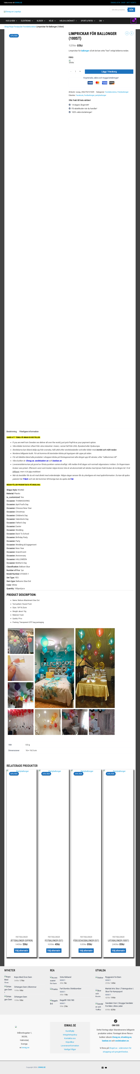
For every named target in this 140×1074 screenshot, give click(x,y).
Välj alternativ (21, 950)
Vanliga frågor (70, 1049)
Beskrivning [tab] (12, 431)
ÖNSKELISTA (115, 3)
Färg (71, 57)
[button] (16, 20)
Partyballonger (123, 92)
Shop (6, 26)
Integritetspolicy (70, 1035)
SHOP (123, 3)
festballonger (89, 95)
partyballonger (100, 95)
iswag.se (25, 1047)
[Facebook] (103, 1068)
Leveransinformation (70, 1045)
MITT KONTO (131, 3)
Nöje (11, 26)
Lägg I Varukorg (109, 71)
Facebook (79, 95)
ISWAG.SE (18, 3)
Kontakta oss (70, 1038)
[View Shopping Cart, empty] (133, 21)
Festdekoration (29, 26)
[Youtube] (106, 1068)
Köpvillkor (70, 1042)
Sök (131, 9)
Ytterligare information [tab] (29, 431)
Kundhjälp (70, 1031)
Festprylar (18, 26)
